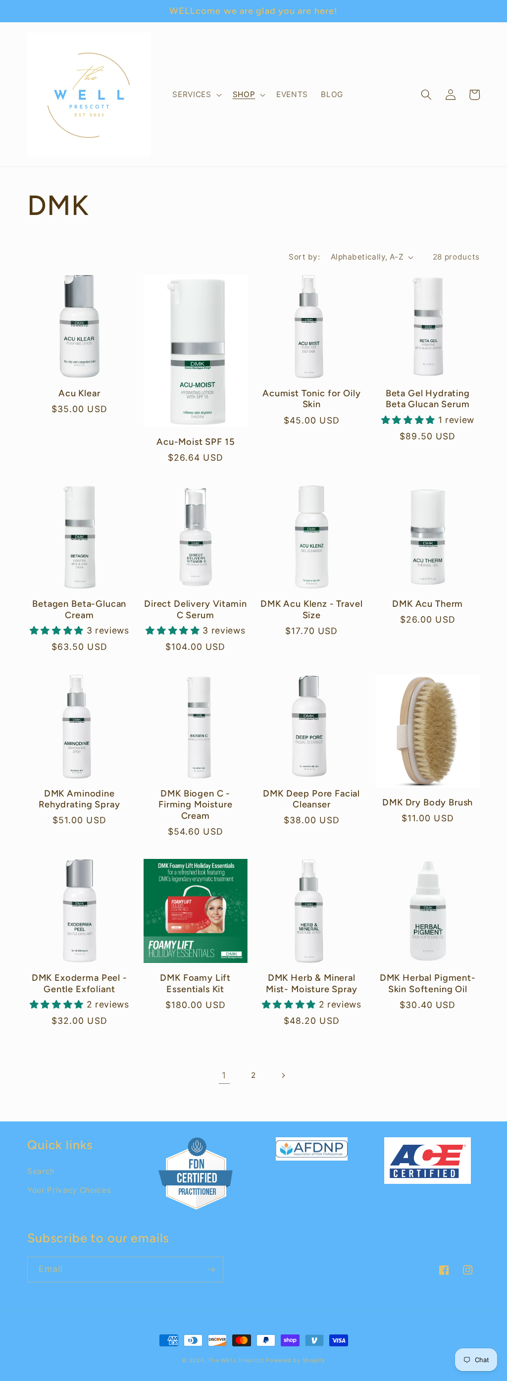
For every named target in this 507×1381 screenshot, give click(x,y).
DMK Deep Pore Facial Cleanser (311, 799)
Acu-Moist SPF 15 (195, 441)
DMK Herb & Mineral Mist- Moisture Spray (311, 983)
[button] (196, 94)
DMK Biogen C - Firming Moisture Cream (195, 804)
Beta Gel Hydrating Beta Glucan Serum (428, 399)
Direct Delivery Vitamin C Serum (195, 609)
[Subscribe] (211, 1269)
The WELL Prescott (235, 1360)
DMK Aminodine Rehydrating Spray (79, 799)
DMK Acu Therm (427, 603)
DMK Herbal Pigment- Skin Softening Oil (428, 983)
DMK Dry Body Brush (427, 802)
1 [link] (224, 1075)
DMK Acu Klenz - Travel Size (311, 609)
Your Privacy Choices (69, 1190)
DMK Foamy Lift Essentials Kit (195, 983)
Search (41, 1171)
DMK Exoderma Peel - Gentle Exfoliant (79, 983)
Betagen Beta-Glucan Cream (79, 609)
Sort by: (304, 257)
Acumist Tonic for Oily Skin (311, 399)
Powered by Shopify (295, 1360)
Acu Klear (79, 393)
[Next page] (283, 1075)
